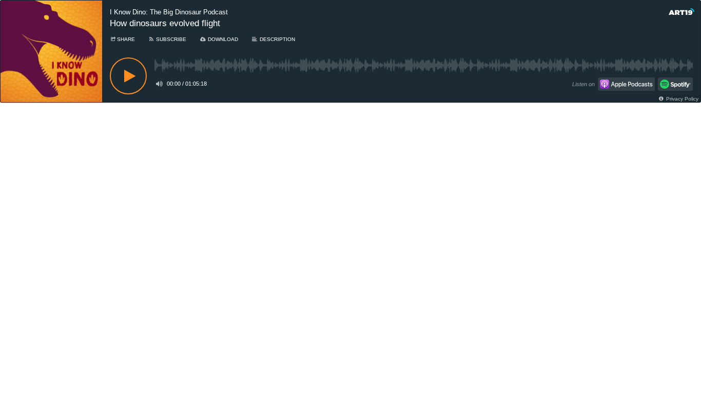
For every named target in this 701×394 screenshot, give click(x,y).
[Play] (128, 75)
